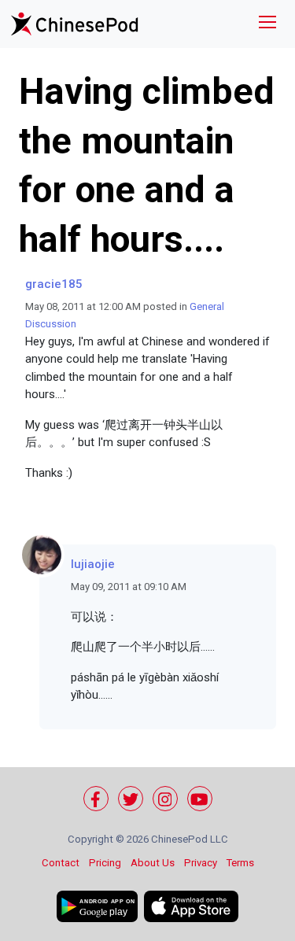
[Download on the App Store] (191, 906)
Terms (240, 863)
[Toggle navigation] (267, 24)
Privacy (200, 863)
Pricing (105, 863)
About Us (153, 863)
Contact (60, 863)
